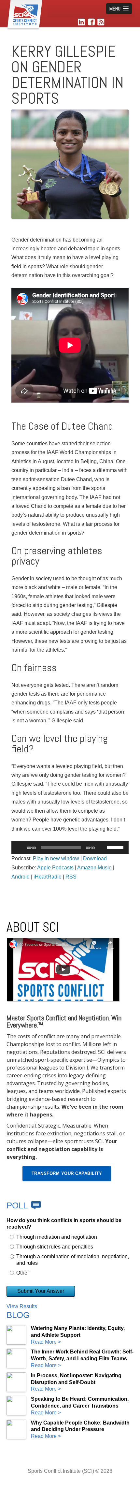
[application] (70, 847)
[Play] (20, 847)
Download (95, 858)
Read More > (46, 1342)
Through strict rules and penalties (54, 1246)
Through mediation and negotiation (56, 1237)
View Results (22, 1306)
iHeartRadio (48, 876)
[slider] (116, 847)
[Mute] (102, 847)
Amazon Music (94, 867)
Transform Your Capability (67, 1173)
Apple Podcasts (55, 867)
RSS (71, 876)
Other (22, 1273)
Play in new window (56, 858)
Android (20, 876)
